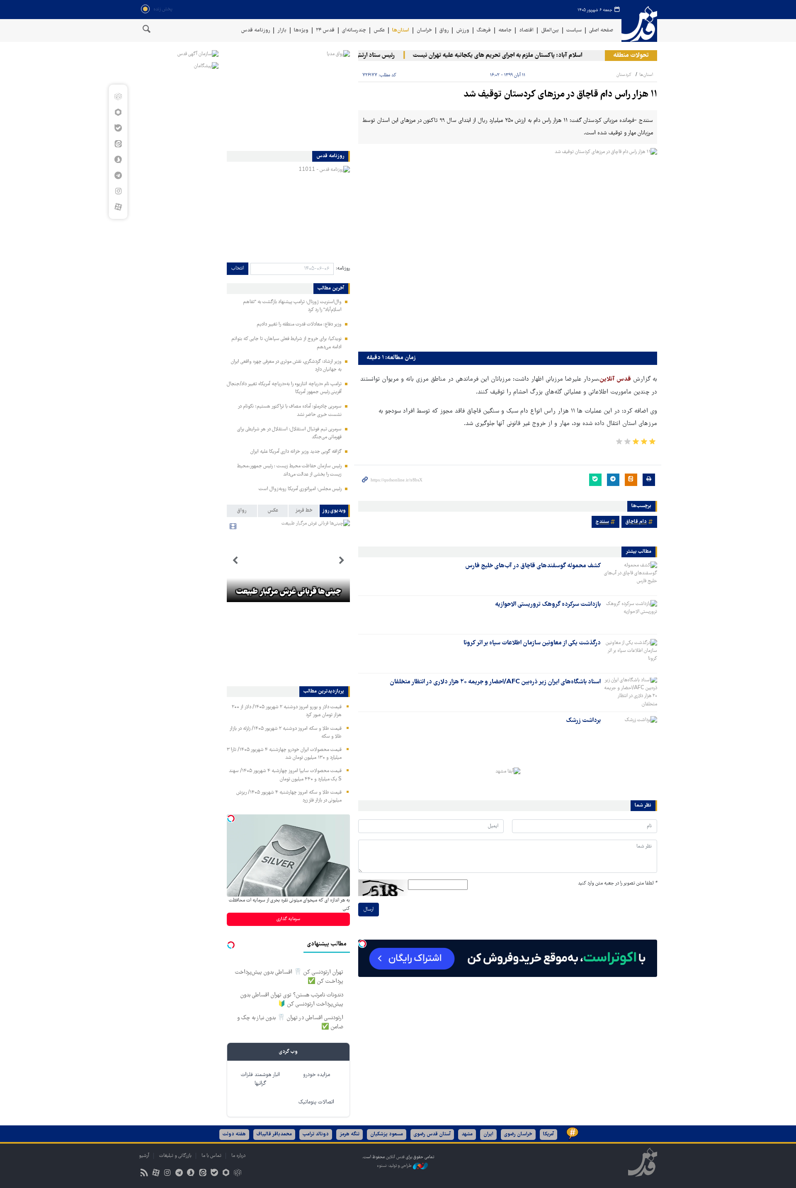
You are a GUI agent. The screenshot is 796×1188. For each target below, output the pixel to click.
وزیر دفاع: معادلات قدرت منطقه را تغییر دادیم (299, 324)
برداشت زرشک (583, 720)
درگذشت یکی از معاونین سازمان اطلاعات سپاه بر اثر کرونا (532, 643)
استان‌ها (400, 30)
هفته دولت (234, 1134)
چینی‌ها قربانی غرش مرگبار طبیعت (288, 592)
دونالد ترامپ (316, 1134)
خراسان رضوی (518, 1134)
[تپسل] (362, 944)
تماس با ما (211, 1155)
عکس (379, 30)
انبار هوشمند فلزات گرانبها (260, 1079)
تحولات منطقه (631, 55)
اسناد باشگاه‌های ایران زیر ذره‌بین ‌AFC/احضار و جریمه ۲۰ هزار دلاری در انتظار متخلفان (495, 682)
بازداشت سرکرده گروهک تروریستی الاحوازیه (548, 604)
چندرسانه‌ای (354, 30)
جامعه (505, 30)
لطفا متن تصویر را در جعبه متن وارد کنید (617, 883)
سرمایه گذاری (288, 919)
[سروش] (118, 159)
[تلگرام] (118, 175)
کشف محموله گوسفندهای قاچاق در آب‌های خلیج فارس (533, 566)
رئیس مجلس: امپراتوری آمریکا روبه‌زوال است (300, 489)
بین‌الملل (550, 30)
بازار (281, 30)
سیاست (574, 30)
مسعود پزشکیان (386, 1134)
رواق (444, 30)
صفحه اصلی (601, 30)
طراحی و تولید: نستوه (395, 1166)
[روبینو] (118, 112)
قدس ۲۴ (325, 30)
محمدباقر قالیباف (274, 1134)
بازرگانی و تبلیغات (175, 1155)
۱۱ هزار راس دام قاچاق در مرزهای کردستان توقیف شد (560, 95)
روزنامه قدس (255, 30)
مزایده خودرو (316, 1075)
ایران (488, 1134)
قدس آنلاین (639, 24)
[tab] (335, 511)
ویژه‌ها (301, 30)
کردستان (623, 75)
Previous (341, 560)
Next (235, 560)
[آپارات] (118, 207)
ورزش (462, 30)
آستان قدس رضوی (432, 1134)
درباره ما (238, 1155)
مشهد (467, 1134)
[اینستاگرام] (118, 191)
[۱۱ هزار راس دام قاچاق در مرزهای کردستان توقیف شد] (507, 247)
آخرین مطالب (331, 288)
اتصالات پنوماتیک (316, 1102)
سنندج (602, 521)
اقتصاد (526, 30)
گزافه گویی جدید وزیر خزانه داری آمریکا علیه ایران (296, 451)
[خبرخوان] (144, 1174)
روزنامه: (343, 268)
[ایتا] (118, 144)
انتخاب (237, 268)
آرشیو (144, 1155)
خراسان (424, 30)
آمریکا (548, 1134)
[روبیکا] (118, 96)
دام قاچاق (636, 521)
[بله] (118, 128)
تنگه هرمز (349, 1134)
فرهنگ (484, 30)
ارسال (369, 909)
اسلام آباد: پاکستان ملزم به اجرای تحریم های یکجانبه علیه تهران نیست (513, 55)
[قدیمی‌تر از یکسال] (630, 575)
